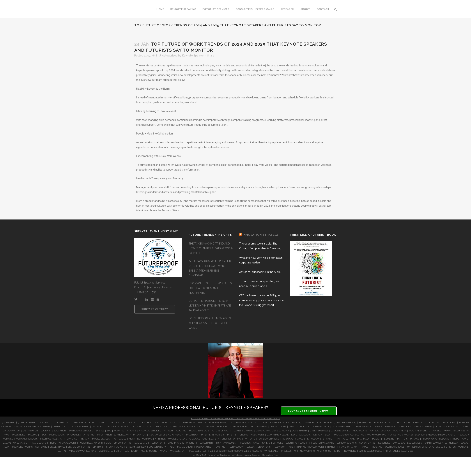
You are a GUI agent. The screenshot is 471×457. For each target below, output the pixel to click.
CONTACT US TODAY (154, 309)
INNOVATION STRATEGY (261, 234)
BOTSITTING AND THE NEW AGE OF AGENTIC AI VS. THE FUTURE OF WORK (210, 323)
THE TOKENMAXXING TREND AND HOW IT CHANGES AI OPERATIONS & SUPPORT (211, 248)
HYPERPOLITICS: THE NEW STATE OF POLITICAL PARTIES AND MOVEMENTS (211, 288)
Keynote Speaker (193, 55)
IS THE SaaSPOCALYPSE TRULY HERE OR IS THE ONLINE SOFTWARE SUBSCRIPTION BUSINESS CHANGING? (210, 268)
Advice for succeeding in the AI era (260, 271)
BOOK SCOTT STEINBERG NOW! (309, 411)
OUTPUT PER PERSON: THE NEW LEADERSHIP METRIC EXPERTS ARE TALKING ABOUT (210, 305)
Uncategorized (168, 55)
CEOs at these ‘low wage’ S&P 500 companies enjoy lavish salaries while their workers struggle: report (261, 300)
